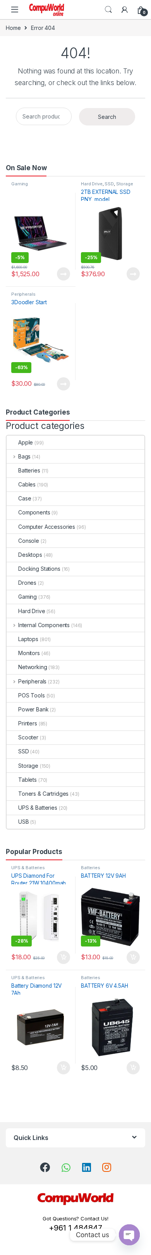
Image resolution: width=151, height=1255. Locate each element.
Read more (63, 274)
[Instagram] (106, 1167)
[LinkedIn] (86, 1167)
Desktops (30, 554)
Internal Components (44, 625)
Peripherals (23, 294)
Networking (32, 667)
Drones (27, 582)
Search (108, 9)
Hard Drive (92, 184)
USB (23, 821)
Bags (24, 456)
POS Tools (31, 695)
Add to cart (63, 957)
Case (24, 498)
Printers (27, 723)
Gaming (19, 184)
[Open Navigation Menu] (15, 9)
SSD (109, 184)
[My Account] (124, 9)
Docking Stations (39, 568)
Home (13, 27)
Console (28, 540)
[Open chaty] (129, 1234)
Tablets (27, 779)
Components (34, 512)
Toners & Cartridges (43, 793)
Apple (25, 442)
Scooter (28, 737)
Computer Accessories (46, 526)
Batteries (29, 470)
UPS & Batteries (37, 807)
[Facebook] (45, 1167)
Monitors (29, 653)
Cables (27, 484)
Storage (124, 184)
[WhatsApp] (66, 1168)
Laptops (28, 639)
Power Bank (33, 709)
